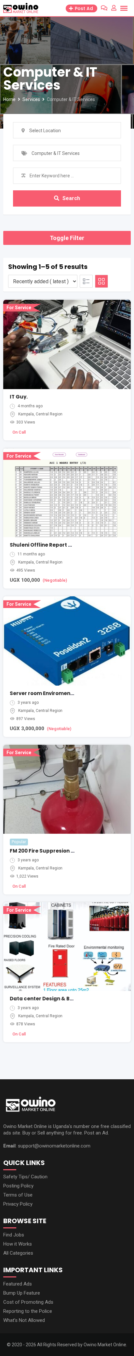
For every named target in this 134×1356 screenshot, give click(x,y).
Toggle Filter (67, 237)
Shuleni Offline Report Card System (56, 544)
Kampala (26, 414)
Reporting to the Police (27, 1311)
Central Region (49, 414)
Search (71, 198)
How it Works (17, 1244)
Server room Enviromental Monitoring (58, 693)
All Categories (18, 1253)
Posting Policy (18, 1186)
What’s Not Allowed (24, 1320)
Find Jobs (13, 1235)
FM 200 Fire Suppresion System (50, 850)
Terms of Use (18, 1195)
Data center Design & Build (45, 998)
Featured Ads (17, 1284)
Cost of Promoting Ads (28, 1302)
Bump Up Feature (21, 1293)
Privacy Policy (18, 1204)
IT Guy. (19, 396)
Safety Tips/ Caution (25, 1177)
